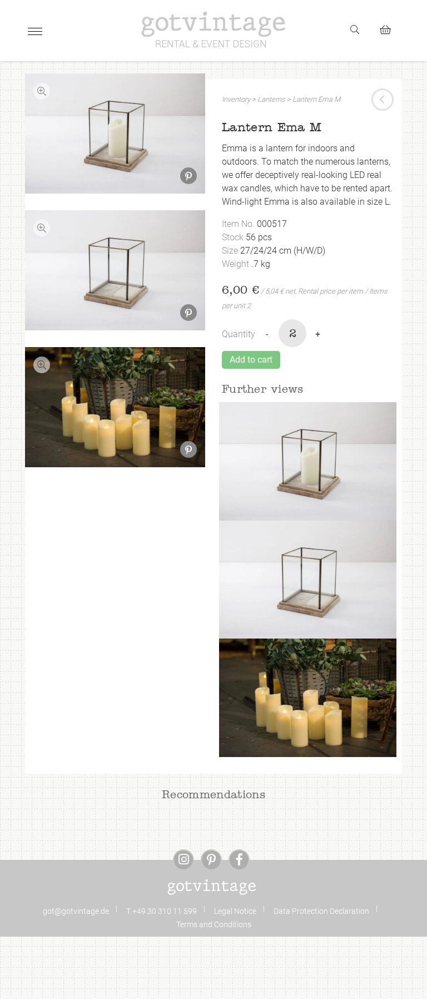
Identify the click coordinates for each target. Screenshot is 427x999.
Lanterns (271, 99)
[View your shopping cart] (390, 28)
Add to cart (251, 359)
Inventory (236, 99)
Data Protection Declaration (321, 911)
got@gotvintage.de (76, 911)
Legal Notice (235, 911)
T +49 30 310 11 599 (161, 911)
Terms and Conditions (213, 924)
